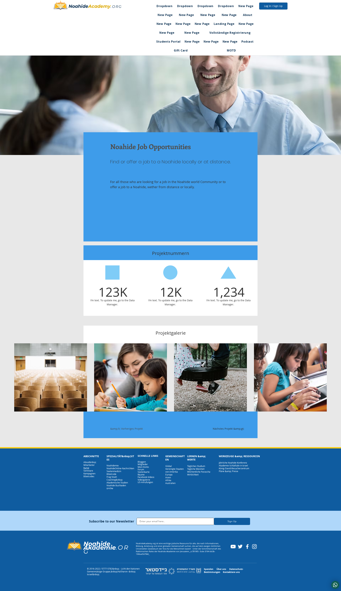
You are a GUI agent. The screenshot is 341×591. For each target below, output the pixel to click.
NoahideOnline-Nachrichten (120, 468)
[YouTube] (233, 546)
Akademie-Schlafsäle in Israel (233, 465)
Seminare (88, 470)
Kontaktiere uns (231, 572)
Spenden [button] (208, 569)
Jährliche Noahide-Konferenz (233, 462)
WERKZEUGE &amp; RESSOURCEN (239, 456)
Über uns (221, 569)
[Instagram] (254, 546)
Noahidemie (113, 465)
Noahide (78, 6)
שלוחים (110, 488)
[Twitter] (240, 546)
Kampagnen (89, 473)
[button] (164, 6)
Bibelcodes (88, 476)
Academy (99, 6)
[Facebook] (247, 546)
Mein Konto (143, 466)
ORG (117, 6)
